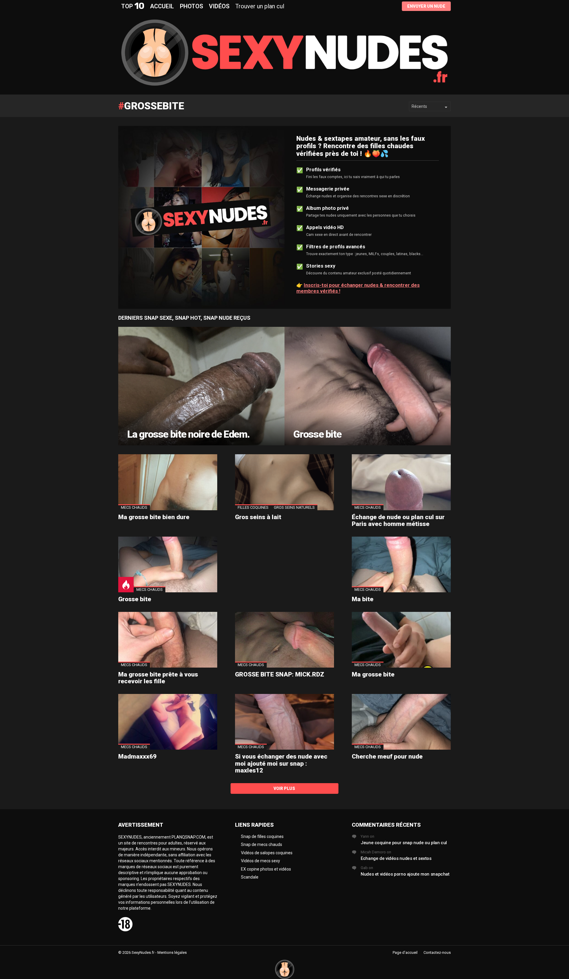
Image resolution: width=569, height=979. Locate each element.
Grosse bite (134, 599)
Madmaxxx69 (137, 756)
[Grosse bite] (367, 386)
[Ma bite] (401, 564)
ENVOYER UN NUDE (426, 6)
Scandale (249, 877)
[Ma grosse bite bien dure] (167, 482)
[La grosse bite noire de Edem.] (201, 386)
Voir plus (284, 788)
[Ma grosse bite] (401, 640)
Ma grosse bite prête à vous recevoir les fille (158, 678)
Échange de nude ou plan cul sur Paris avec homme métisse (398, 521)
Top (132, 6)
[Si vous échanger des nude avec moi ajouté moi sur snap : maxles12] (284, 722)
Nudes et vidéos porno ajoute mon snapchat (405, 874)
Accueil (162, 6)
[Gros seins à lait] (284, 482)
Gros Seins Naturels (294, 507)
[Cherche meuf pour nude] (401, 722)
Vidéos (219, 6)
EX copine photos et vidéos (266, 869)
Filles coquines (253, 507)
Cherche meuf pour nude (387, 756)
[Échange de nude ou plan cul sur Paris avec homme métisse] (401, 482)
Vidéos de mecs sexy (260, 860)
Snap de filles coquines (262, 836)
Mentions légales (172, 952)
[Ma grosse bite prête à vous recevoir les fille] (167, 640)
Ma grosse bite (373, 674)
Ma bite (362, 599)
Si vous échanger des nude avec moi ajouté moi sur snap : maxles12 (281, 763)
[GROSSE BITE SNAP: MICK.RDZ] (284, 640)
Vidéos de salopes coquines (267, 852)
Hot (126, 584)
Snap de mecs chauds (261, 844)
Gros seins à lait (258, 517)
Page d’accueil (405, 952)
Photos (191, 6)
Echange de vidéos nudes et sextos (396, 858)
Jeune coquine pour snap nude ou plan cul (404, 842)
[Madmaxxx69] (167, 722)
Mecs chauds (134, 507)
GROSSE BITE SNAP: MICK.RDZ (279, 674)
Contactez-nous (437, 952)
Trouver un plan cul (259, 6)
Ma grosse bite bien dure (153, 517)
